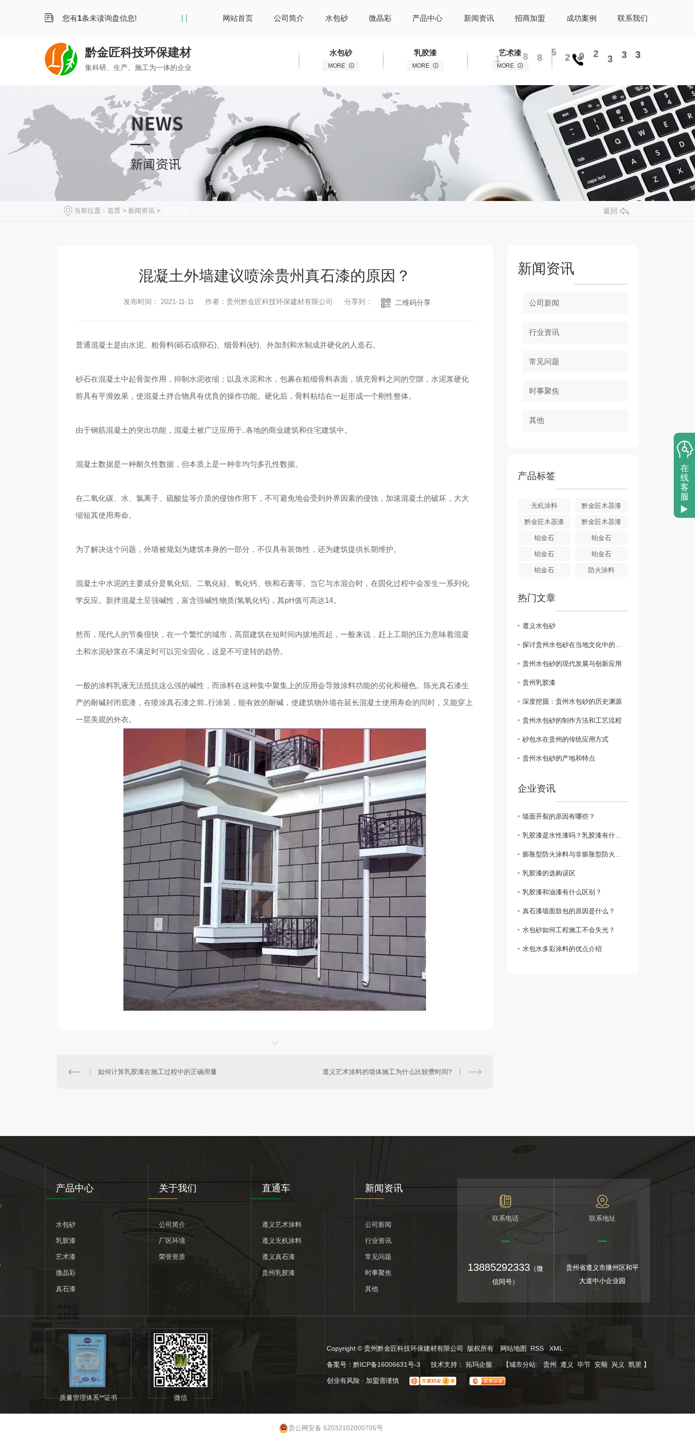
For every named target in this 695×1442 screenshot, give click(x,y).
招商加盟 (530, 18)
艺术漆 (66, 1256)
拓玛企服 (480, 1364)
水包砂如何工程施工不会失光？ (568, 930)
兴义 (618, 1364)
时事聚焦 (544, 391)
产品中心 (427, 18)
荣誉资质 (172, 1256)
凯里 (635, 1364)
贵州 (549, 1364)
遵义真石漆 (278, 1256)
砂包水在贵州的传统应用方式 (565, 739)
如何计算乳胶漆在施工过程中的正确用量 (157, 1071)
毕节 (584, 1364)
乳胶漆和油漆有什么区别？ (562, 892)
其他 (536, 420)
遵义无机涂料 (282, 1240)
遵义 (566, 1364)
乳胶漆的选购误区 (548, 873)
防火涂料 (601, 570)
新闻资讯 (479, 18)
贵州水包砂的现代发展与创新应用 (572, 663)
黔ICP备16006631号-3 (386, 1364)
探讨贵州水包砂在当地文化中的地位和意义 (575, 644)
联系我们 (632, 18)
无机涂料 (544, 505)
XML (556, 1348)
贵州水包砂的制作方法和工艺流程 (572, 720)
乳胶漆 (66, 1240)
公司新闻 (544, 303)
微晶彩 (380, 18)
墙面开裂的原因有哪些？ (558, 816)
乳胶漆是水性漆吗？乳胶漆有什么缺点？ (575, 835)
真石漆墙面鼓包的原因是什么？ (568, 911)
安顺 (601, 1364)
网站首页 (238, 18)
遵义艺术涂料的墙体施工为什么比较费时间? (387, 1071)
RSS (538, 1348)
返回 (610, 211)
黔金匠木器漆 (601, 505)
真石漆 (66, 1289)
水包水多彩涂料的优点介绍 (562, 949)
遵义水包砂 (539, 625)
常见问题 (175, 210)
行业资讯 (544, 332)
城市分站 (522, 1364)
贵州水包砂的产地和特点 (558, 758)
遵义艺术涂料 (282, 1224)
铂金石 (544, 538)
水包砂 (336, 18)
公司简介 (289, 18)
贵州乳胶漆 (539, 682)
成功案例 (581, 18)
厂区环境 (172, 1240)
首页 (114, 210)
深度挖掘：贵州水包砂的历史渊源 (572, 701)
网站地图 (513, 1348)
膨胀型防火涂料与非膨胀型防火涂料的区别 (575, 854)
